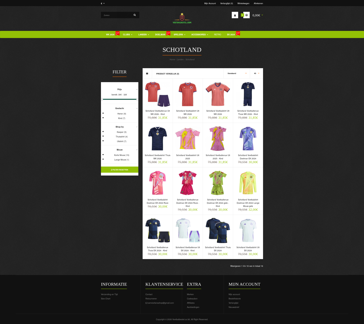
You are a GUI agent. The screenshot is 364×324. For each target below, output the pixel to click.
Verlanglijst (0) (226, 3)
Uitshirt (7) (121, 141)
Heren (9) (121, 113)
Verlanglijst (233, 302)
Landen (180, 59)
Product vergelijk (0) (167, 73)
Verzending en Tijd (109, 294)
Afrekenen (258, 3)
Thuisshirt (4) (122, 136)
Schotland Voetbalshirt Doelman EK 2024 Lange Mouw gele (248, 202)
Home (172, 59)
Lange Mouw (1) (121, 159)
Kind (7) (121, 118)
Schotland (190, 59)
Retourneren (151, 298)
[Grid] (147, 73)
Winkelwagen (243, 3)
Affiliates (191, 302)
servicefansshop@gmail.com (161, 302)
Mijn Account (210, 3)
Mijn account (234, 294)
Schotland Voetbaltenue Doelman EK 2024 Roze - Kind (187, 202)
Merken (190, 294)
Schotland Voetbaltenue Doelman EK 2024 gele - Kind (218, 202)
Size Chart (105, 298)
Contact (148, 294)
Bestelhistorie (235, 298)
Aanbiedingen (193, 307)
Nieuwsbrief (234, 307)
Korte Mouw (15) (121, 155)
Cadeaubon (192, 298)
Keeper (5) (122, 132)
